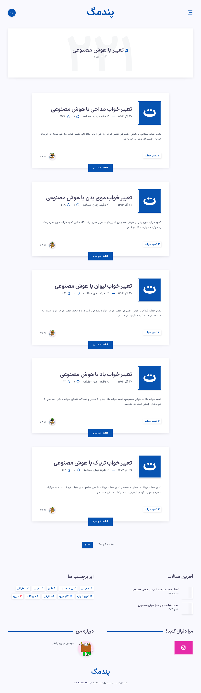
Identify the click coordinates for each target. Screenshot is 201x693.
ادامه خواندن (100, 168)
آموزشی (85, 589)
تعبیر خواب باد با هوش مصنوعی (96, 375)
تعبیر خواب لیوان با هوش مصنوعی (93, 286)
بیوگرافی (21, 589)
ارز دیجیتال (67, 589)
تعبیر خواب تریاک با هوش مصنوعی (93, 463)
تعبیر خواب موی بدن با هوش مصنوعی (89, 198)
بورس (37, 589)
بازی (50, 589)
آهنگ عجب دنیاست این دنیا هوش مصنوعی (155, 590)
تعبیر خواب (151, 156)
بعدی (87, 544)
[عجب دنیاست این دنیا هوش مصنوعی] (187, 608)
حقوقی (48, 596)
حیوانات (31, 596)
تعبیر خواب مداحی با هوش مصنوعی (91, 109)
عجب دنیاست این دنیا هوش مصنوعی (158, 605)
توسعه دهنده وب (83, 683)
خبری (16, 596)
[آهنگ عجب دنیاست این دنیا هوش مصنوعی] (187, 592)
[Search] (12, 13)
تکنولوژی (64, 596)
